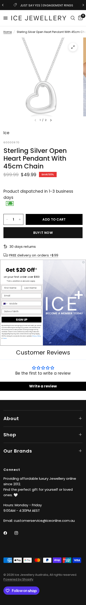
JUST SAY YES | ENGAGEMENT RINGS (46, 5)
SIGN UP (21, 319)
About (11, 418)
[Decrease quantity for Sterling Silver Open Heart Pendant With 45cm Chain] (7, 219)
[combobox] (5, 303)
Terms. (5, 338)
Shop (9, 435)
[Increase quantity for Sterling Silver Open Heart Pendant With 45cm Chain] (19, 219)
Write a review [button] (43, 386)
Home (7, 32)
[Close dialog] (83, 262)
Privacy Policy (36, 335)
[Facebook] (8, 533)
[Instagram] (19, 533)
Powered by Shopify (18, 579)
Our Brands (17, 451)
